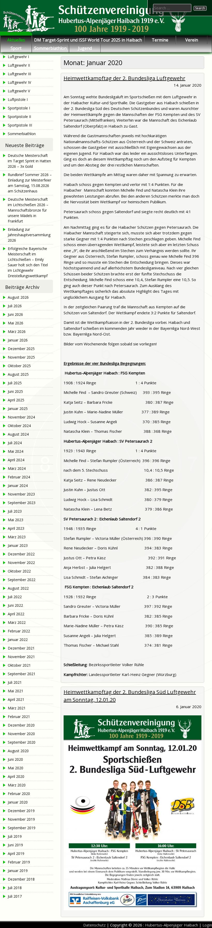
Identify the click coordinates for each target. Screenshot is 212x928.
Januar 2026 (18, 340)
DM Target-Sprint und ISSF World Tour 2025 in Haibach (88, 40)
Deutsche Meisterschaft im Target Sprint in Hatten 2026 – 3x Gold (29, 161)
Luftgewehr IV (19, 82)
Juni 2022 (15, 605)
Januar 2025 (18, 408)
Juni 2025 (15, 391)
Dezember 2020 (21, 725)
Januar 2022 (18, 639)
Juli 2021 (15, 682)
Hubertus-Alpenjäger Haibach (171, 924)
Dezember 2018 (21, 879)
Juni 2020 (15, 759)
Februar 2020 (19, 793)
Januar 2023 (18, 545)
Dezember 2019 (21, 810)
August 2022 (18, 588)
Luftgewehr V (19, 90)
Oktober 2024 (19, 425)
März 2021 (17, 708)
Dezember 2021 (21, 648)
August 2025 (18, 374)
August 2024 (18, 434)
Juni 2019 (15, 844)
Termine (160, 40)
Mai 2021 (15, 690)
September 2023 (21, 502)
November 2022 (21, 562)
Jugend (85, 48)
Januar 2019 (18, 870)
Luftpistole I (18, 99)
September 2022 (21, 579)
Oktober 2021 (19, 665)
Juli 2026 (15, 305)
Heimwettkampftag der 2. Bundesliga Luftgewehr (124, 78)
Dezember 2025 (21, 348)
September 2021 (21, 673)
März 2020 (17, 785)
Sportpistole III (20, 125)
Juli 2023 (15, 511)
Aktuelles (16, 40)
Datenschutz (94, 924)
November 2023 (21, 494)
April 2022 (16, 613)
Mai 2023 (15, 519)
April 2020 (16, 776)
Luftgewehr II (19, 65)
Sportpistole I (19, 108)
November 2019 (21, 819)
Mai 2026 (15, 322)
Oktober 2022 (19, 571)
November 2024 (21, 417)
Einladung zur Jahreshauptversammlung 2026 (29, 235)
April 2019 (16, 853)
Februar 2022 (19, 631)
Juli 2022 (15, 596)
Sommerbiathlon (50, 48)
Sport (16, 48)
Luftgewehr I (18, 56)
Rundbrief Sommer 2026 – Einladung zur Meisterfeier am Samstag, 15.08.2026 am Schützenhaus (30, 182)
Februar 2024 (19, 477)
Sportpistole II (19, 116)
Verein (191, 40)
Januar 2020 (18, 802)
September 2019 (21, 827)
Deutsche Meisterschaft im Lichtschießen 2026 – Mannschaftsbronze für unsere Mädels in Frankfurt (28, 210)
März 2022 (17, 622)
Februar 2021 (19, 716)
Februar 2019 (19, 862)
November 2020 (21, 733)
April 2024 (16, 459)
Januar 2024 (18, 485)
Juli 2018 (15, 887)
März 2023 (17, 536)
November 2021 (21, 656)
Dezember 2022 (21, 554)
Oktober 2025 (19, 365)
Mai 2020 (15, 767)
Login (207, 924)
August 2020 (18, 750)
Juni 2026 (15, 314)
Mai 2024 (15, 451)
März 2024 (17, 468)
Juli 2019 (15, 836)
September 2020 (21, 742)
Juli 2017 (15, 896)
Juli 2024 (15, 442)
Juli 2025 (15, 382)
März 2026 (17, 331)
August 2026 (18, 297)
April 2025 (16, 399)
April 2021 (16, 699)
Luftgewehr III (19, 73)
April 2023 (16, 528)
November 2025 (21, 357)
